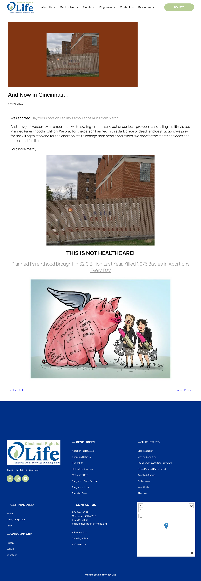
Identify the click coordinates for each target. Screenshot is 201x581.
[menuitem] (48, 7)
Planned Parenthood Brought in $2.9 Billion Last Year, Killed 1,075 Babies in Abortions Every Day (100, 267)
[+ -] (166, 529)
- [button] (141, 510)
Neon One (111, 574)
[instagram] (17, 479)
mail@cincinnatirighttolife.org (89, 523)
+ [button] (141, 506)
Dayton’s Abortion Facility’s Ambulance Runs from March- (76, 118)
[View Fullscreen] (141, 516)
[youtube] (25, 479)
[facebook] (10, 479)
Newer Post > (184, 390)
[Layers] (191, 506)
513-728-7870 (80, 520)
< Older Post (16, 390)
